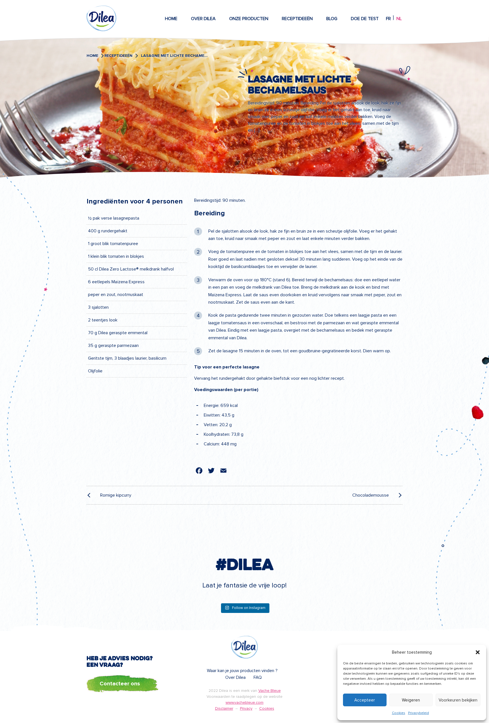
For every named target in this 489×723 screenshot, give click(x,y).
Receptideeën (297, 19)
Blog (331, 19)
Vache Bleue (269, 690)
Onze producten (248, 19)
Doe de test (365, 19)
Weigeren (411, 700)
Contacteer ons (120, 683)
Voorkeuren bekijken (458, 700)
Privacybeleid (418, 713)
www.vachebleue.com (244, 702)
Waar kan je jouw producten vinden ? (242, 670)
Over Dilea (203, 19)
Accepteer (364, 700)
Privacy (246, 708)
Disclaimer (224, 708)
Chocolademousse (370, 495)
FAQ (258, 677)
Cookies (398, 713)
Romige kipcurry (115, 495)
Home (171, 19)
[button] (478, 652)
